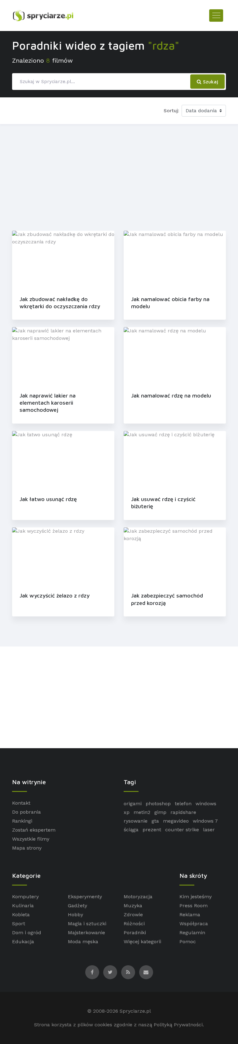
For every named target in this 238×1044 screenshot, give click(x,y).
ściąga (131, 830)
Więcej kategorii (142, 941)
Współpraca (193, 923)
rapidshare (183, 812)
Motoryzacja (138, 897)
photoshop (158, 803)
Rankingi (22, 821)
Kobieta (21, 914)
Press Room (193, 906)
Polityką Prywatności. (179, 1025)
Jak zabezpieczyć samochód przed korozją (167, 599)
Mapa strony (27, 848)
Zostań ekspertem (33, 830)
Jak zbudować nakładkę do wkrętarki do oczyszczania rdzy (60, 302)
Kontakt (21, 803)
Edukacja (23, 941)
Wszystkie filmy (30, 839)
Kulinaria (23, 906)
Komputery (25, 897)
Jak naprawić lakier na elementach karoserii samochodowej (48, 402)
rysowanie (136, 821)
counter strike (182, 830)
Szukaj (209, 81)
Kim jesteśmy (195, 897)
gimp (160, 812)
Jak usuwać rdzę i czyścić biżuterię (163, 502)
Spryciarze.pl (135, 1011)
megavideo (176, 821)
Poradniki (135, 932)
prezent (152, 830)
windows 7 (205, 821)
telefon (183, 803)
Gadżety (77, 906)
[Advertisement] (119, 176)
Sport (18, 923)
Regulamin (192, 932)
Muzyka (133, 906)
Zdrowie (133, 914)
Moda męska (83, 941)
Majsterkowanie (86, 932)
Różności (134, 923)
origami (133, 803)
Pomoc (187, 941)
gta (155, 821)
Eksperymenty (85, 897)
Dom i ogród (26, 932)
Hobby (75, 914)
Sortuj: (171, 110)
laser (209, 830)
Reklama (189, 914)
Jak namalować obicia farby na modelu (170, 302)
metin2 (142, 812)
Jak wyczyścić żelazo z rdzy (55, 595)
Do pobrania (26, 812)
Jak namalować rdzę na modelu (171, 395)
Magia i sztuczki (87, 923)
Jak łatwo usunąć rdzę (48, 499)
